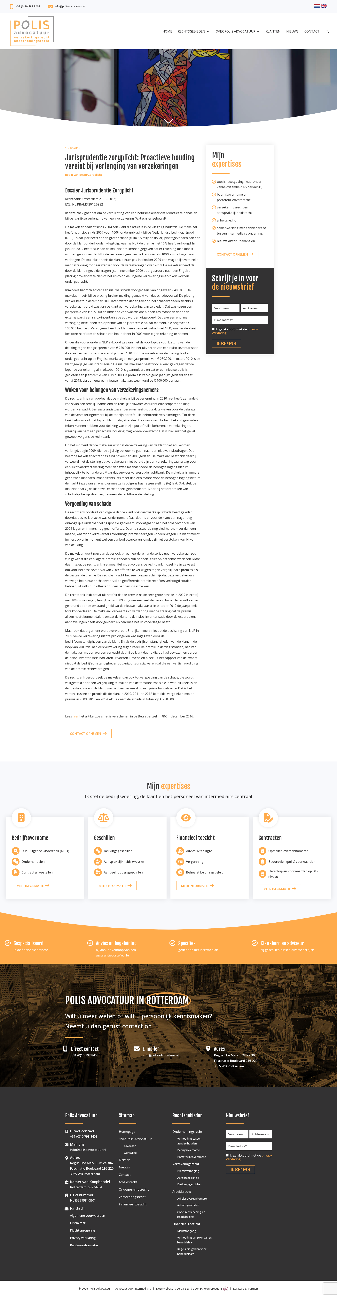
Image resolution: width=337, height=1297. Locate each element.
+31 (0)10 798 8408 (27, 6)
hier (76, 716)
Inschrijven (226, 343)
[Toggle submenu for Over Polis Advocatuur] (258, 31)
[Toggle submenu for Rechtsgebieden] (208, 31)
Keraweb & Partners (246, 1288)
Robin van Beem (76, 174)
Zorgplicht (95, 174)
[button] (327, 31)
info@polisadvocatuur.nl (70, 6)
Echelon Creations (211, 1288)
